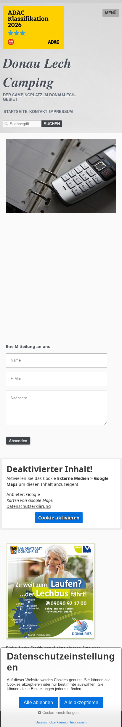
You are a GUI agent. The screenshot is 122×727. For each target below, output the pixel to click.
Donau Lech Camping (37, 72)
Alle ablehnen (38, 702)
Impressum (61, 111)
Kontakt (38, 111)
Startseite (16, 111)
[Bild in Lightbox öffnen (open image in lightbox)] (61, 176)
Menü (110, 13)
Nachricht (16, 394)
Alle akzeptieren (81, 702)
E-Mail (14, 376)
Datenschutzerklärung (29, 506)
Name (14, 357)
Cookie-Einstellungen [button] (59, 712)
